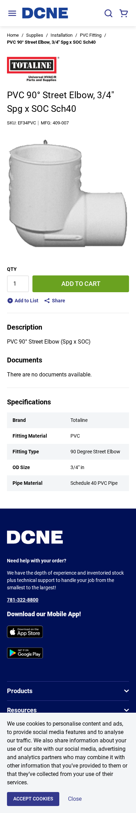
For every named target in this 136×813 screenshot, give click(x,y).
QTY (12, 269)
